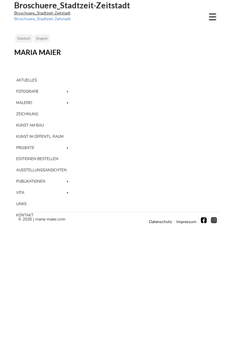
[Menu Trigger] (213, 17)
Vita (20, 192)
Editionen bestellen (37, 159)
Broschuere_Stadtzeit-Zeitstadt (42, 13)
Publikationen (30, 181)
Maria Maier (37, 52)
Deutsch (23, 38)
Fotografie (27, 91)
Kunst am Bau (30, 125)
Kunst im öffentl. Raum (40, 136)
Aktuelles (26, 80)
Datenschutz (160, 222)
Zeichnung (27, 114)
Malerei (24, 102)
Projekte (25, 148)
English (42, 38)
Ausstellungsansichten (41, 170)
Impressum (186, 222)
